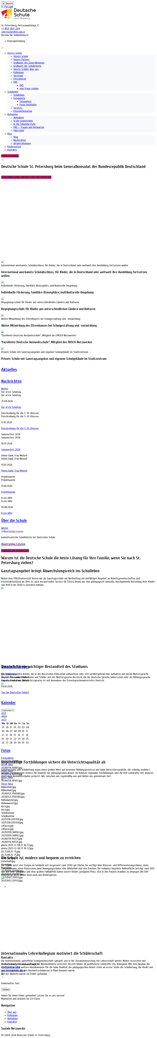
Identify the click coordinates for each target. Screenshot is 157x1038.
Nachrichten (11, 381)
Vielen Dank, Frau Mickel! (14, 470)
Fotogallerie (7, 758)
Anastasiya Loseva (13, 544)
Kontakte (12, 1021)
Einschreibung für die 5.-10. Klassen (20, 428)
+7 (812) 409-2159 (10, 967)
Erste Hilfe (6, 513)
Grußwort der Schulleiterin (15, 550)
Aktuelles (9, 369)
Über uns (12, 1012)
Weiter (4, 388)
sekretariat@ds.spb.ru (13, 970)
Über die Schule (14, 520)
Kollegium (12, 1015)
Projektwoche (8, 492)
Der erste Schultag (11, 407)
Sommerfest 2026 (10, 449)
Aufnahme (12, 1018)
